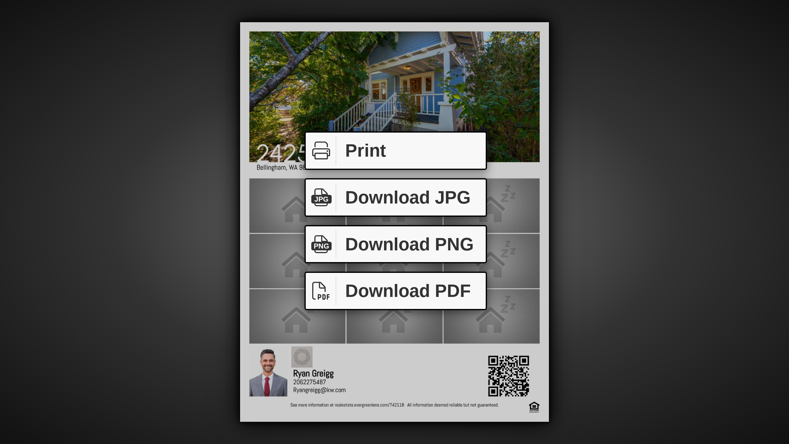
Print (365, 150)
